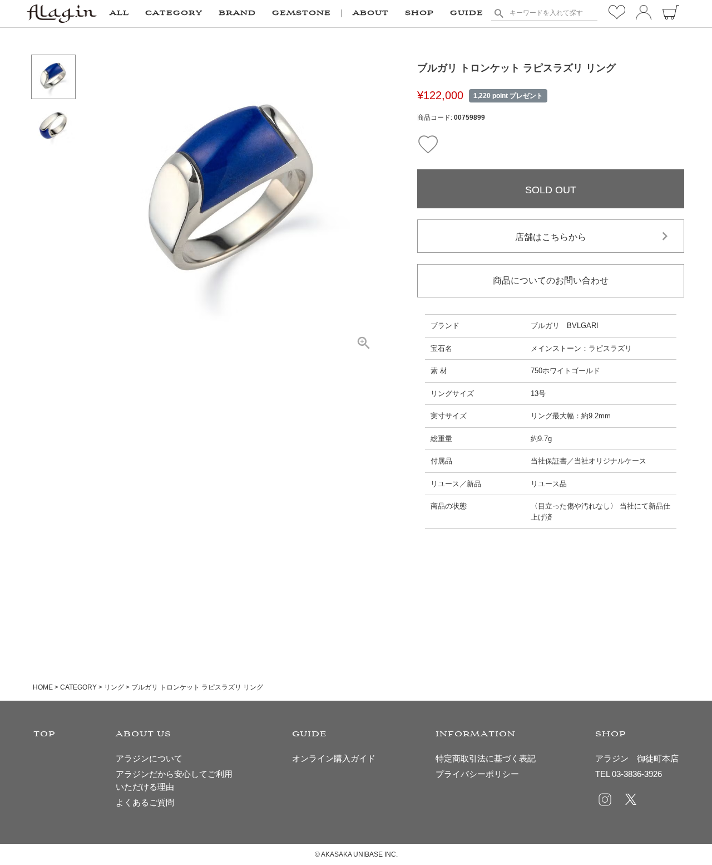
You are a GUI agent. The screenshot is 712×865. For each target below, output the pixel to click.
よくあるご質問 (145, 802)
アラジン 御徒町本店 (637, 758)
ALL (119, 13)
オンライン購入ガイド (333, 758)
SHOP (419, 13)
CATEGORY (78, 687)
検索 (499, 13)
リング (114, 687)
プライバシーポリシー (477, 774)
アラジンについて (149, 758)
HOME (43, 687)
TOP (44, 734)
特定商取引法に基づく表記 (486, 758)
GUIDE (466, 13)
